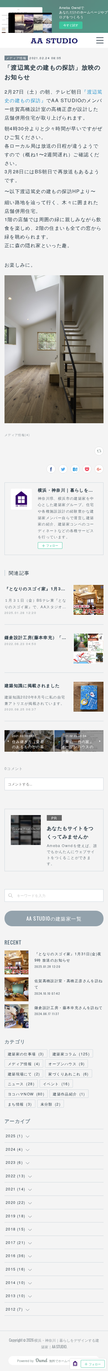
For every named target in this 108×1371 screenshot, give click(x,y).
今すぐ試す (70, 25)
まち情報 (20, 1103)
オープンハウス (66, 1063)
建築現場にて (24, 1073)
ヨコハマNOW (26, 1093)
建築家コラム (71, 1053)
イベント (56, 1083)
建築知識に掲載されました (32, 685)
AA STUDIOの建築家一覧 (54, 918)
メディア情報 (16, 58)
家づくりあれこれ (68, 1073)
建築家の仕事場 (26, 1053)
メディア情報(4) (17, 435)
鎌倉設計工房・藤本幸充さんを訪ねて (68, 1007)
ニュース (21, 1083)
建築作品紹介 (69, 1093)
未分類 (50, 1103)
